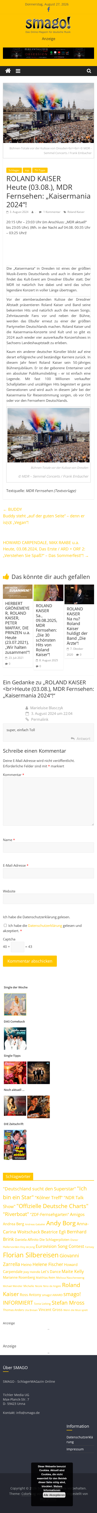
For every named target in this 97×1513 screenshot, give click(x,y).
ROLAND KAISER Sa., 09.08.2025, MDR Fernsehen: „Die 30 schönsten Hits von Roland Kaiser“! (46, 630)
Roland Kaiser (76, 212)
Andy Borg (61, 1223)
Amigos (77, 1214)
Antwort (83, 738)
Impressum (75, 1449)
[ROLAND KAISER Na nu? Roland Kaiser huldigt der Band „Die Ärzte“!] (79, 587)
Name (9, 839)
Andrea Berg (13, 1223)
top (27, 170)
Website (9, 891)
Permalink (39, 719)
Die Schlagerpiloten (54, 1239)
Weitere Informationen (53, 1488)
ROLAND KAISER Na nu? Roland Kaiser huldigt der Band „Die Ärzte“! (77, 626)
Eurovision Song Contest (60, 1246)
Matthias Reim (45, 1277)
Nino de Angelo (52, 1286)
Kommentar (13, 774)
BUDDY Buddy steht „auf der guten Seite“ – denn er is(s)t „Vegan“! (44, 516)
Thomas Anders (13, 1310)
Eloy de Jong (27, 1247)
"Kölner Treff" (49, 1197)
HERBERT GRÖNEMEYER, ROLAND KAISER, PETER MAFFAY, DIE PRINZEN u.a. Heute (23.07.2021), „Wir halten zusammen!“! (17, 628)
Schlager (14, 170)
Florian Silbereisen (31, 1254)
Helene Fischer (47, 1264)
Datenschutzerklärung (45, 925)
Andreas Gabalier (35, 1224)
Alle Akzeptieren (54, 1495)
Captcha (9, 939)
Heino (26, 1264)
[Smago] (8, 71)
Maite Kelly (73, 1271)
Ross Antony (30, 1294)
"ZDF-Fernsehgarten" (49, 1214)
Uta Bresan (31, 1310)
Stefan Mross (68, 1302)
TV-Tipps (40, 170)
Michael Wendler (13, 1286)
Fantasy (89, 1247)
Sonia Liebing (42, 1303)
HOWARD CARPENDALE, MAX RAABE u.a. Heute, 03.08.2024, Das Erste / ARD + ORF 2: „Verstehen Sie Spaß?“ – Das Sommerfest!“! (46, 549)
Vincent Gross (50, 1309)
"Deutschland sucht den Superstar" (39, 1189)
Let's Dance (51, 1271)
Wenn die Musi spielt (75, 1310)
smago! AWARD (52, 1295)
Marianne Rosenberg (19, 1277)
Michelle (28, 1286)
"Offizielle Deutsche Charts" (52, 1206)
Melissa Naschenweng (70, 1277)
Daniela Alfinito (27, 1239)
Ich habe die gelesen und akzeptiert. (42, 928)
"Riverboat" (16, 1214)
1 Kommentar (51, 212)
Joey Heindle (31, 1272)
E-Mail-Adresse (15, 865)
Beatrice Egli (53, 1232)
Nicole (38, 1286)
